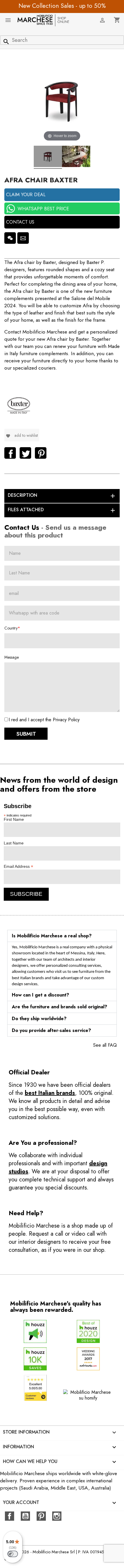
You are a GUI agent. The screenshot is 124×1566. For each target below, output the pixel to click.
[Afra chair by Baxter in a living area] (76, 157)
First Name (14, 819)
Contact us (20, 222)
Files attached (62, 510)
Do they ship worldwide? (39, 1018)
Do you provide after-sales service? (51, 1030)
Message (11, 657)
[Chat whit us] (10, 238)
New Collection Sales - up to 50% (62, 5)
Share (10, 453)
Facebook (9, 1516)
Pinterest (40, 453)
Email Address (18, 866)
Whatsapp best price (43, 208)
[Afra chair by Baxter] (48, 157)
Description (62, 495)
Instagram (56, 1516)
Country (11, 628)
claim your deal (26, 194)
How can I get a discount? (40, 995)
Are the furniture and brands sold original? (59, 1006)
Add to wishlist (22, 435)
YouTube (25, 1516)
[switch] (12, 1554)
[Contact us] (23, 238)
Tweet (25, 453)
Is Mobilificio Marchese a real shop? (52, 935)
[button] (62, 936)
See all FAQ (105, 1045)
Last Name (14, 843)
